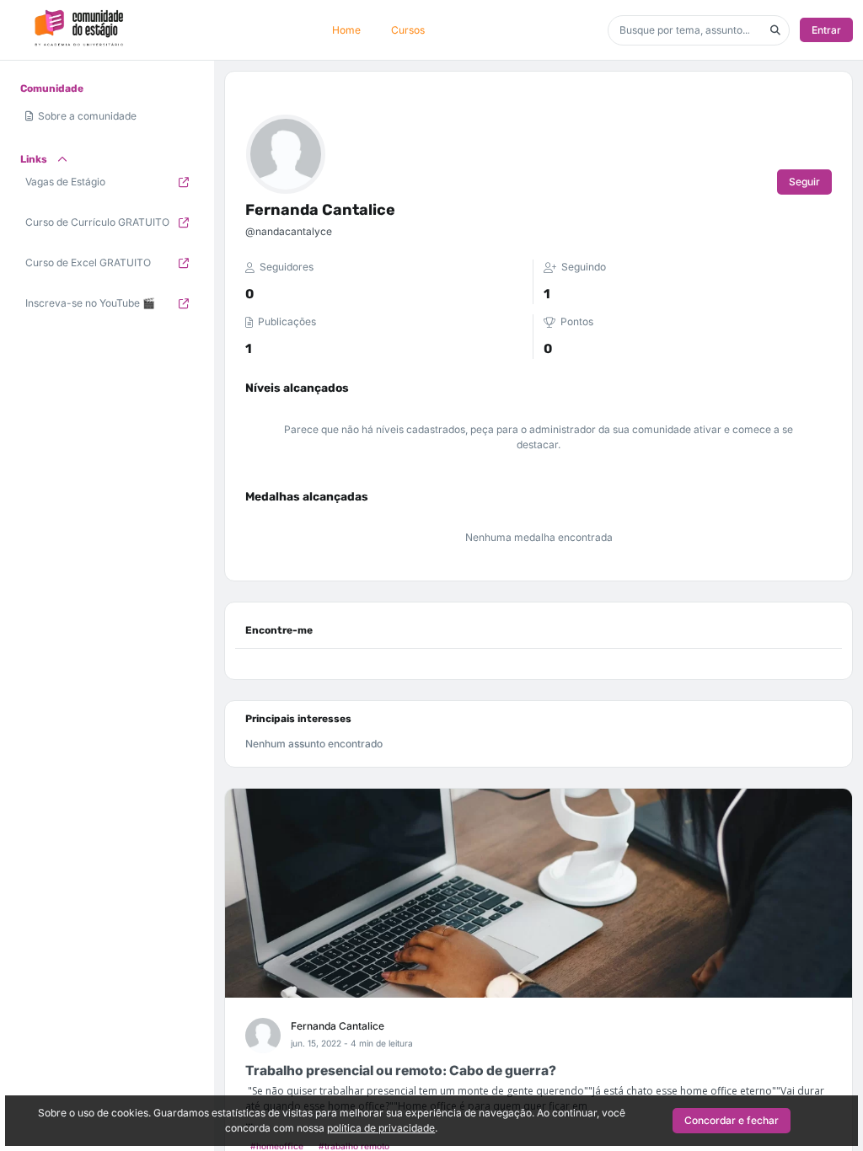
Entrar (826, 30)
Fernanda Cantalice (337, 1026)
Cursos (408, 30)
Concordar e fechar (731, 1120)
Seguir (804, 181)
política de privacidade (381, 1128)
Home (346, 30)
